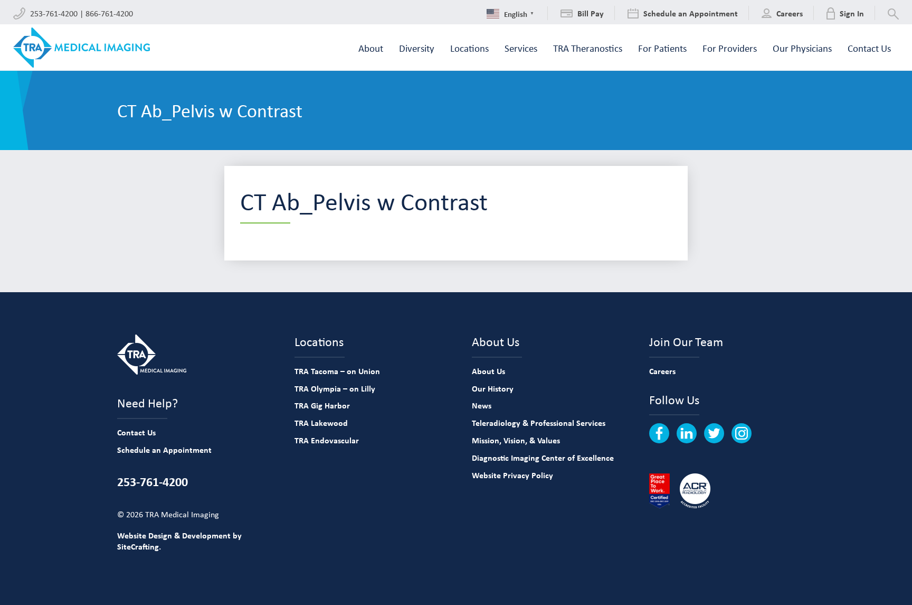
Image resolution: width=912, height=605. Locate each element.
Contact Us (136, 432)
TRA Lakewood (321, 423)
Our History (493, 388)
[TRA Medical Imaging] (81, 47)
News (481, 405)
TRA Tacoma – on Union (337, 371)
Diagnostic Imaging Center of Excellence (543, 457)
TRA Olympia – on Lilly (334, 388)
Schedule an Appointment (164, 449)
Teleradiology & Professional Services (538, 423)
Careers (662, 371)
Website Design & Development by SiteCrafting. (179, 540)
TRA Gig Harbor (322, 405)
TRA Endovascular (326, 440)
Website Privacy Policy (512, 475)
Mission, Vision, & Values (516, 440)
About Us (488, 371)
